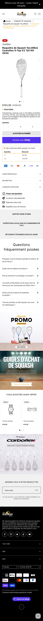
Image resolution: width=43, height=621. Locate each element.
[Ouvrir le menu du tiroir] (3, 13)
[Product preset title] (11, 409)
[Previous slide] (3, 77)
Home (8, 21)
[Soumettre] (37, 490)
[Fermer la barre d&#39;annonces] (39, 4)
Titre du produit (7, 421)
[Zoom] (39, 60)
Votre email (9, 490)
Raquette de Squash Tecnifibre (15, 24)
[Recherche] (35, 13)
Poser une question (14, 193)
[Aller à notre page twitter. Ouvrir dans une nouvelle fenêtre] (17, 534)
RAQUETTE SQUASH (22, 21)
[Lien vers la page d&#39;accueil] (7, 514)
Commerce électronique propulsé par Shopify (17, 592)
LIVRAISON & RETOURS (10, 187)
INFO (4, 559)
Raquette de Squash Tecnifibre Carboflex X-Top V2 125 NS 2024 (21, 26)
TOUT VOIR (6, 544)
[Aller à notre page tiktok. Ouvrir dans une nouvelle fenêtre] (23, 534)
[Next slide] (39, 77)
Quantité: (5, 123)
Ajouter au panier (21, 133)
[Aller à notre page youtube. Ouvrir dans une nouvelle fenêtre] (29, 534)
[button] (19, 101)
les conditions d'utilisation (30, 497)
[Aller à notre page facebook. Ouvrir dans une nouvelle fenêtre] (4, 534)
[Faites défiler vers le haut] (21, 607)
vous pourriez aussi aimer (21, 394)
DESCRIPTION (7, 180)
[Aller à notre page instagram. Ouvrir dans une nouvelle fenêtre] (11, 534)
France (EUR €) (26, 567)
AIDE (3, 551)
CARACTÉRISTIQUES (9, 174)
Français (6, 567)
